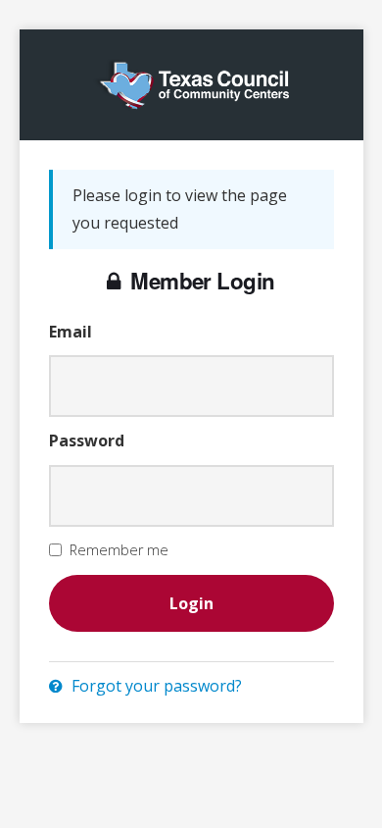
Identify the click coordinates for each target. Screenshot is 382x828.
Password (86, 440)
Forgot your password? (155, 686)
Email (70, 331)
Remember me (119, 550)
